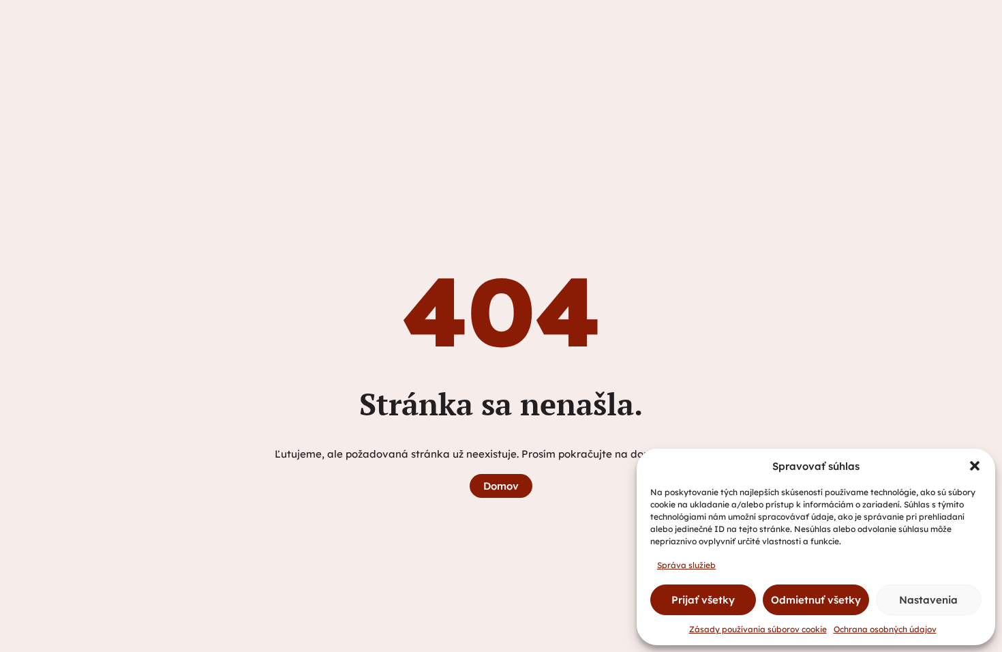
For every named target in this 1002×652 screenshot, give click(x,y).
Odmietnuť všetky (816, 599)
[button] (975, 466)
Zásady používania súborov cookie (758, 629)
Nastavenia (928, 599)
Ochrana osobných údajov (885, 629)
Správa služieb (686, 565)
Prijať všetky (703, 599)
